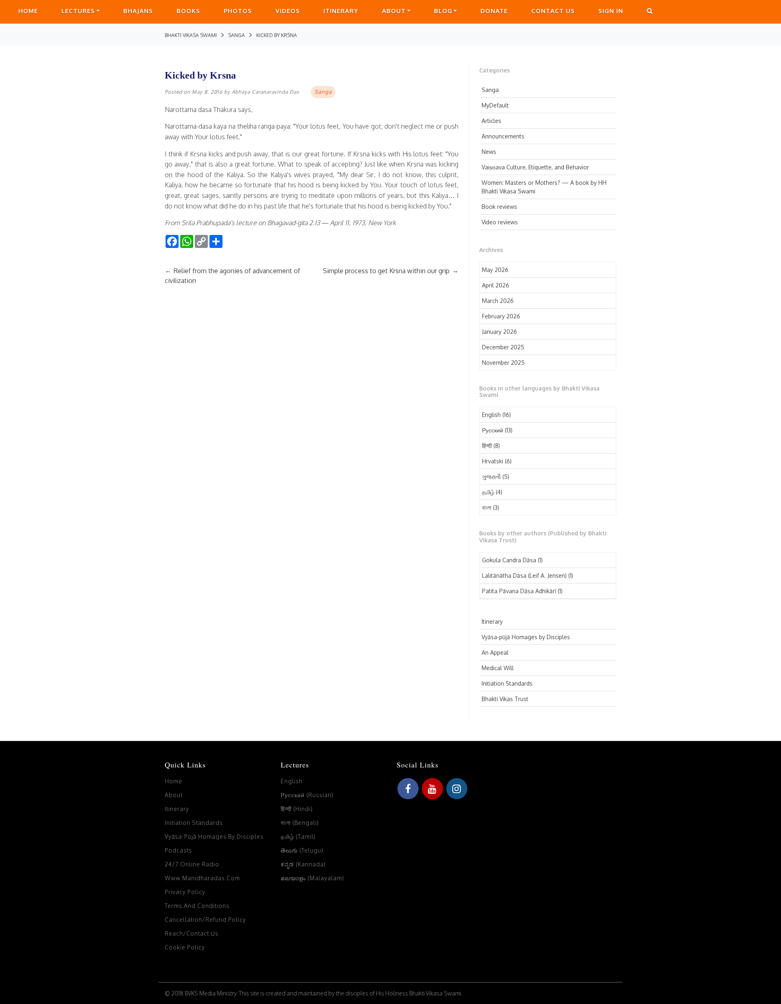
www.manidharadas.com (202, 878)
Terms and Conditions (197, 905)
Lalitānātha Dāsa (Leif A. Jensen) (524, 575)
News (489, 151)
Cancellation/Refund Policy (205, 919)
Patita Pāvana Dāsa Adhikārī (519, 590)
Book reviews (499, 206)
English (491, 414)
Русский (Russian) (307, 794)
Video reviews (500, 222)
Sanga (490, 89)
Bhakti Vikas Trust (505, 698)
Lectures (78, 11)
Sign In (610, 11)
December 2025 (503, 347)
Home (28, 11)
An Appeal (495, 652)
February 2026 (501, 316)
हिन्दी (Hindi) (297, 808)
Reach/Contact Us (191, 933)
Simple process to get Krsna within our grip (390, 271)
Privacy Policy (185, 891)
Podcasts (178, 850)
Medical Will (498, 667)
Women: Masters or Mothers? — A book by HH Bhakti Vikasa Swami (544, 187)
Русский (492, 430)
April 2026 (495, 285)
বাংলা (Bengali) (300, 822)
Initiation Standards (507, 683)
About (394, 11)
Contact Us (553, 11)
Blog (443, 11)
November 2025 (503, 362)
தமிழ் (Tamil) (298, 836)
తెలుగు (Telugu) (302, 850)
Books (188, 11)
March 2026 (498, 300)
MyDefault (495, 105)
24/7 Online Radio (192, 864)
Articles (491, 120)
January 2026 (499, 331)
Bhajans (138, 11)
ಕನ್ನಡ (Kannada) (303, 864)
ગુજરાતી (491, 476)
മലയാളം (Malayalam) (312, 878)
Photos (238, 11)
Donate (494, 11)
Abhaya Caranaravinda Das (265, 92)
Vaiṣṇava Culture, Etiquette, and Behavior (535, 167)
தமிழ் (488, 492)
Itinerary (340, 11)
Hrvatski (492, 461)
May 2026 (495, 269)
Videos (287, 11)
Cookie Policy (185, 947)
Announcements (503, 136)
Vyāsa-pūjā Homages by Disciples (526, 637)
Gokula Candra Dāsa (509, 560)
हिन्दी (487, 445)
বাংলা (486, 507)
